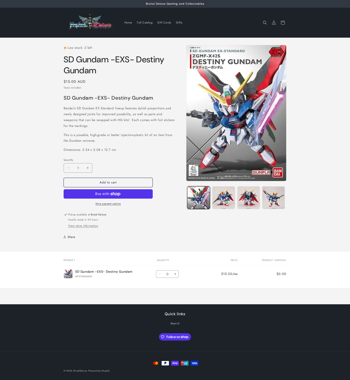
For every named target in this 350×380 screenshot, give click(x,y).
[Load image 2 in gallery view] (223, 197)
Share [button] (71, 237)
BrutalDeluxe (80, 370)
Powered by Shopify (99, 370)
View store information (83, 226)
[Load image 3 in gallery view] (248, 197)
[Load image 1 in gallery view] (198, 197)
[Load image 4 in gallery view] (273, 197)
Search (175, 323)
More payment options (108, 203)
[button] (264, 22)
